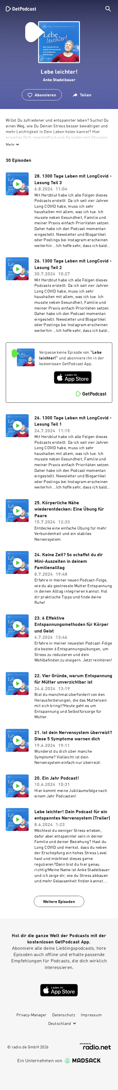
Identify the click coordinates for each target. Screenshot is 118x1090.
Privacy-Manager (31, 1015)
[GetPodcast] (21, 8)
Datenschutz (63, 1015)
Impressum (91, 1015)
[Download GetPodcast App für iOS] (73, 377)
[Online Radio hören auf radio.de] (95, 1046)
